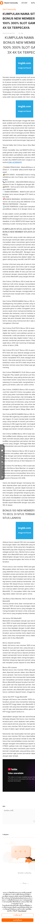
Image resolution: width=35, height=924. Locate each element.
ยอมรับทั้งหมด (17, 920)
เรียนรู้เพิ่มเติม (22, 911)
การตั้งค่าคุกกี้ (17, 915)
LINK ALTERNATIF (15, 162)
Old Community (9, 9)
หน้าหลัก (24, 3)
